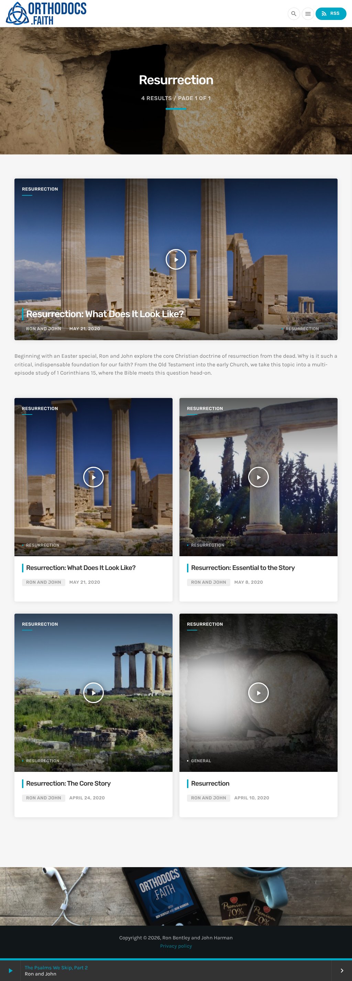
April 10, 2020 (252, 798)
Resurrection (40, 189)
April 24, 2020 (87, 798)
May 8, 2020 (248, 582)
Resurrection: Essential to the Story (243, 568)
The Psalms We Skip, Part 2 (56, 967)
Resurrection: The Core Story (68, 783)
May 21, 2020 (84, 329)
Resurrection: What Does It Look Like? (105, 314)
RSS (330, 13)
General (201, 760)
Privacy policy (176, 946)
